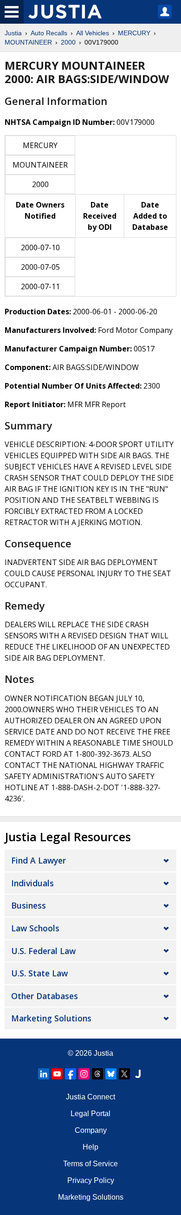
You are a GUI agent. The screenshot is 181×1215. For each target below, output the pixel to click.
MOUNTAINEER (28, 42)
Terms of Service (90, 1164)
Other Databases (44, 995)
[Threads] (97, 1073)
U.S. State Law (39, 973)
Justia (13, 33)
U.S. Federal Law (43, 950)
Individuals (32, 883)
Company (91, 1130)
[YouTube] (57, 1073)
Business (28, 905)
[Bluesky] (110, 1073)
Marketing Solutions (51, 1018)
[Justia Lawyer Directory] (137, 1073)
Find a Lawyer (38, 860)
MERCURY (134, 33)
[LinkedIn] (43, 1073)
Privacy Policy (90, 1180)
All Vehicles (92, 33)
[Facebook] (70, 1073)
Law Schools (35, 928)
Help (90, 1147)
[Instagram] (84, 1073)
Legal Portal (90, 1114)
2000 (68, 42)
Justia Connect (90, 1097)
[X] (124, 1073)
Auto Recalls (49, 33)
